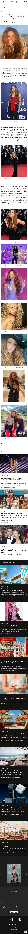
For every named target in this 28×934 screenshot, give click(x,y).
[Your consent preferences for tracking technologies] (25, 932)
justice (13, 445)
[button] (26, 873)
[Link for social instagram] (15, 924)
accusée (9, 68)
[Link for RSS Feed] (18, 924)
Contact (14, 927)
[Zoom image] (14, 101)
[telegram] (15, 22)
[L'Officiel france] (14, 2)
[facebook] (4, 22)
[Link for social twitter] (9, 924)
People (3, 7)
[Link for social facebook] (12, 924)
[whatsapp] (13, 22)
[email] (2, 22)
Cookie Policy (14, 931)
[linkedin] (8, 22)
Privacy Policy (21, 909)
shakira (8, 445)
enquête (18, 197)
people (3, 445)
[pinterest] (6, 22)
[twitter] (11, 22)
